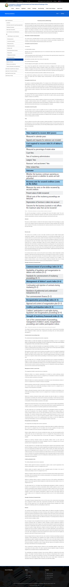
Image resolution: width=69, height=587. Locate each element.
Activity (29, 8)
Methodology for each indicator (13, 36)
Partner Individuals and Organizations (13, 66)
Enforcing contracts (10, 57)
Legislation (23, 8)
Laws (27, 573)
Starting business (10, 38)
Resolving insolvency (11, 59)
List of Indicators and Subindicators (13, 31)
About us (17, 8)
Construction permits (11, 41)
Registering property (11, 45)
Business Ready (10, 75)
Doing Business (10, 20)
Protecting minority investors (12, 50)
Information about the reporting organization (15, 25)
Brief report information (11, 29)
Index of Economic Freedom (12, 71)
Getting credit (9, 48)
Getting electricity (10, 43)
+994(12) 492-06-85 (49, 573)
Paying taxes (9, 52)
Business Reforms (10, 61)
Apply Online (59, 8)
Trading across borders (11, 55)
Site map (28, 1)
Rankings (34, 8)
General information (29, 571)
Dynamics (8, 22)
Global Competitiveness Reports (13, 68)
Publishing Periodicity (10, 27)
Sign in (55, 1)
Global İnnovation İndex (11, 73)
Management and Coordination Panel (45, 1)
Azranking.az (32, 585)
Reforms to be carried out (11, 64)
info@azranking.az (20, 1)
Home (12, 8)
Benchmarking (41, 8)
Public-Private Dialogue (50, 8)
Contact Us (48, 578)
